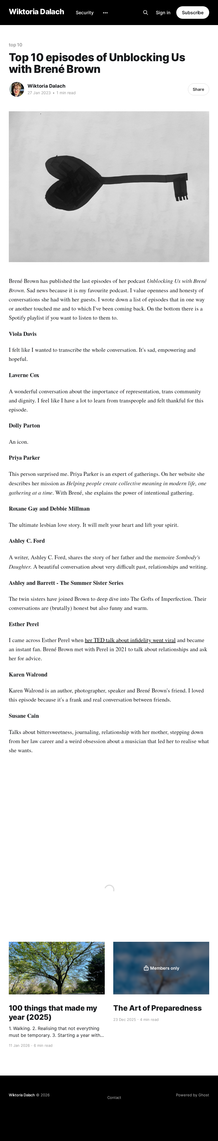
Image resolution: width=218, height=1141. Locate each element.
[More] (105, 13)
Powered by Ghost (192, 1095)
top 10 (16, 45)
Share (198, 89)
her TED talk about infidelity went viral (130, 640)
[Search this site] (145, 12)
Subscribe (193, 12)
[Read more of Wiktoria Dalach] (17, 89)
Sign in (163, 12)
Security (85, 12)
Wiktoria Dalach (36, 12)
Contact (114, 1097)
